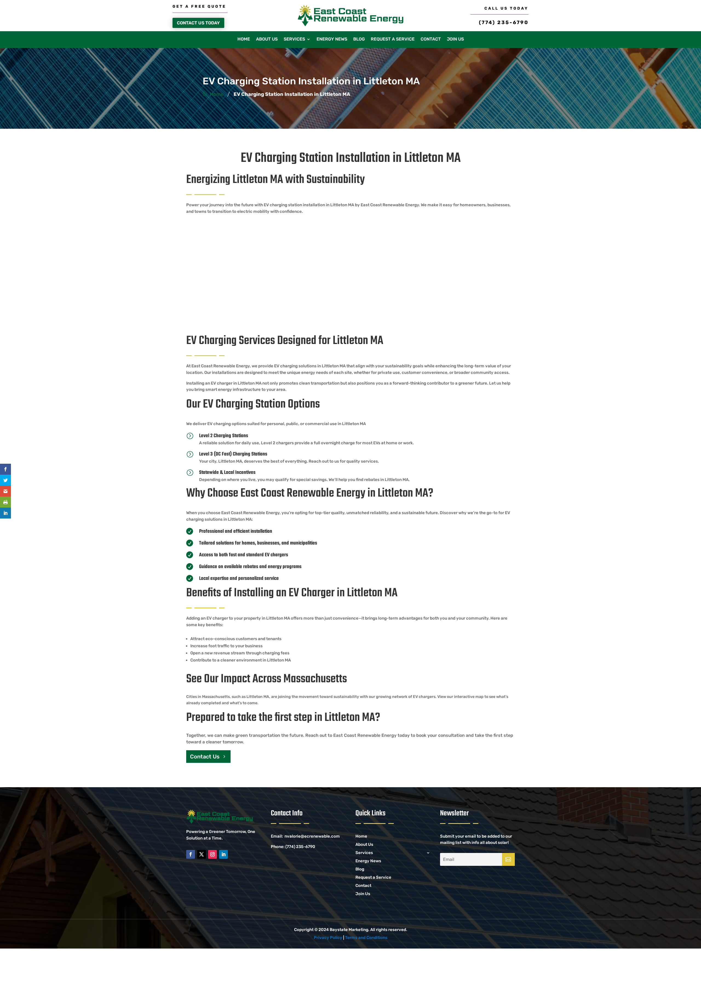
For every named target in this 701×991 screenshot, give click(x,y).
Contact (431, 39)
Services (294, 39)
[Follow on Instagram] (212, 854)
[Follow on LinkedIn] (223, 854)
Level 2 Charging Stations (223, 436)
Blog (359, 39)
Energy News (332, 39)
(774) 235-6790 (503, 22)
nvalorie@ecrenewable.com (312, 836)
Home (243, 39)
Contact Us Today (198, 22)
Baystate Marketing (349, 929)
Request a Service (393, 39)
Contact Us (205, 756)
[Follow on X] (201, 854)
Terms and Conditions (366, 937)
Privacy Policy (328, 937)
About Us (267, 39)
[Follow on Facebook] (190, 854)
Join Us (455, 39)
